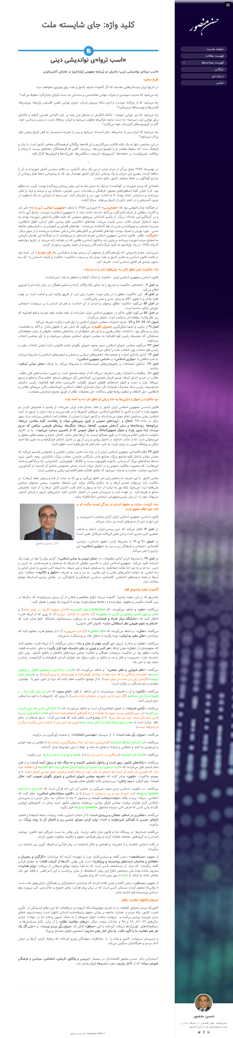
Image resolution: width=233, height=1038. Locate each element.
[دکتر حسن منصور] (204, 35)
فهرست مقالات (215, 55)
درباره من (218, 76)
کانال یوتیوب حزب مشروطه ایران (111, 963)
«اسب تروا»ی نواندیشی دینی (88, 60)
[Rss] (208, 1033)
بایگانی (219, 69)
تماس (220, 82)
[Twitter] (199, 1033)
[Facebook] (204, 1033)
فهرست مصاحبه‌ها (213, 62)
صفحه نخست (215, 49)
